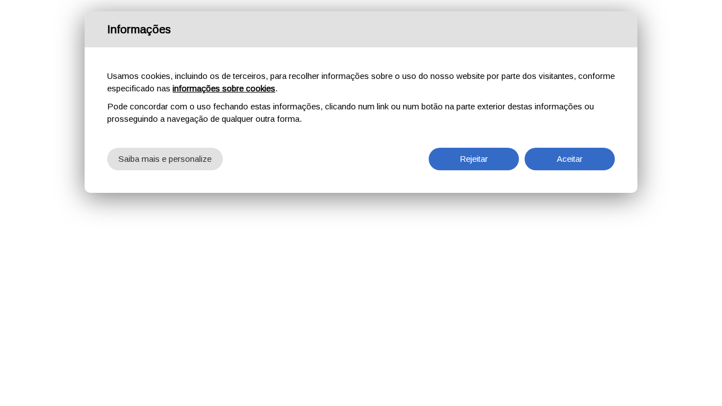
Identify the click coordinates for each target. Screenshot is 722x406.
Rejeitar (474, 159)
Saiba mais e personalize (165, 159)
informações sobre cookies (224, 88)
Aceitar (570, 159)
